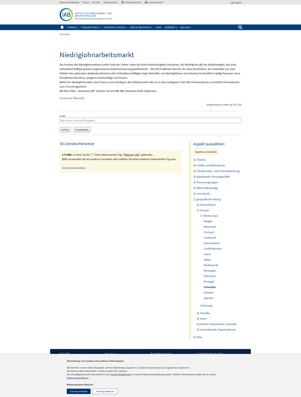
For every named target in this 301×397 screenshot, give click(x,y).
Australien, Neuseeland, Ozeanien (217, 324)
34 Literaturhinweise (77, 143)
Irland (207, 254)
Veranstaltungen (113, 27)
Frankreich (210, 237)
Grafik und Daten (140, 27)
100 (239, 104)
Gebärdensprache (132, 2)
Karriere (170, 27)
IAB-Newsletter (110, 2)
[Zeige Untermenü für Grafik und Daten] (151, 27)
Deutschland (207, 204)
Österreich (210, 276)
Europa (204, 210)
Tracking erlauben (79, 391)
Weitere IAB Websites (69, 2)
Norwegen (210, 270)
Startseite (62, 27)
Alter (199, 337)
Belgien (208, 221)
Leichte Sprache (155, 2)
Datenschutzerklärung (78, 378)
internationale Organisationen (218, 329)
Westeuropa (211, 215)
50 (235, 104)
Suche (62, 116)
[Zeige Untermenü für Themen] (77, 27)
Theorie (201, 159)
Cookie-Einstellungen (120, 374)
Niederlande (211, 265)
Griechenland (211, 243)
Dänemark (210, 226)
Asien (203, 318)
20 (231, 104)
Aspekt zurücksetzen (206, 151)
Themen (71, 27)
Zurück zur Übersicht (72, 98)
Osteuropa (206, 305)
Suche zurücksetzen (74, 168)
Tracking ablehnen (105, 391)
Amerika (205, 313)
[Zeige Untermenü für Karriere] (176, 27)
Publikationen (89, 27)
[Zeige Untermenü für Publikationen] (99, 27)
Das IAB (184, 27)
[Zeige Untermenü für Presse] (90, 3)
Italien (207, 259)
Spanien (208, 298)
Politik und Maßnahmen (211, 165)
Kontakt (96, 2)
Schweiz (208, 292)
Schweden (210, 287)
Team (158, 27)
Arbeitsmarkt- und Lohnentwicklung (218, 171)
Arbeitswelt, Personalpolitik (213, 176)
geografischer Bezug (209, 199)
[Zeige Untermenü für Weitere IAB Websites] (80, 3)
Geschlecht (203, 193)
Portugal (209, 281)
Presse (86, 2)
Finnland (209, 232)
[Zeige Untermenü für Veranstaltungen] (126, 27)
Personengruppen (207, 182)
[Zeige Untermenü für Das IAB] (190, 27)
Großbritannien (213, 248)
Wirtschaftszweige (207, 188)
